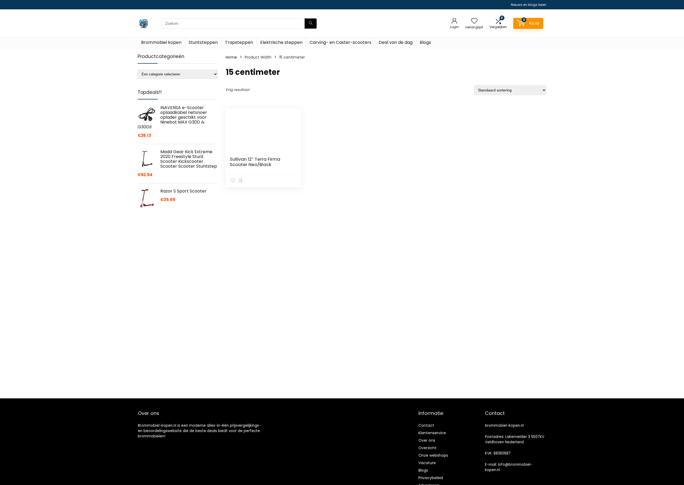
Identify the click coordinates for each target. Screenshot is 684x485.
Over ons (426, 440)
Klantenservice (432, 433)
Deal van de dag (396, 42)
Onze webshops (433, 455)
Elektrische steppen (281, 42)
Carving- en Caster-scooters (340, 42)
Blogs (425, 42)
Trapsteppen (239, 42)
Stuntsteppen (203, 42)
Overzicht (427, 448)
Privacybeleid (430, 477)
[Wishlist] (474, 21)
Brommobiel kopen (161, 42)
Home (231, 57)
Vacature (427, 462)
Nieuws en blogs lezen (528, 4)
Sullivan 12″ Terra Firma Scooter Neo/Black (255, 162)
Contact (426, 425)
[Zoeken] (311, 23)
